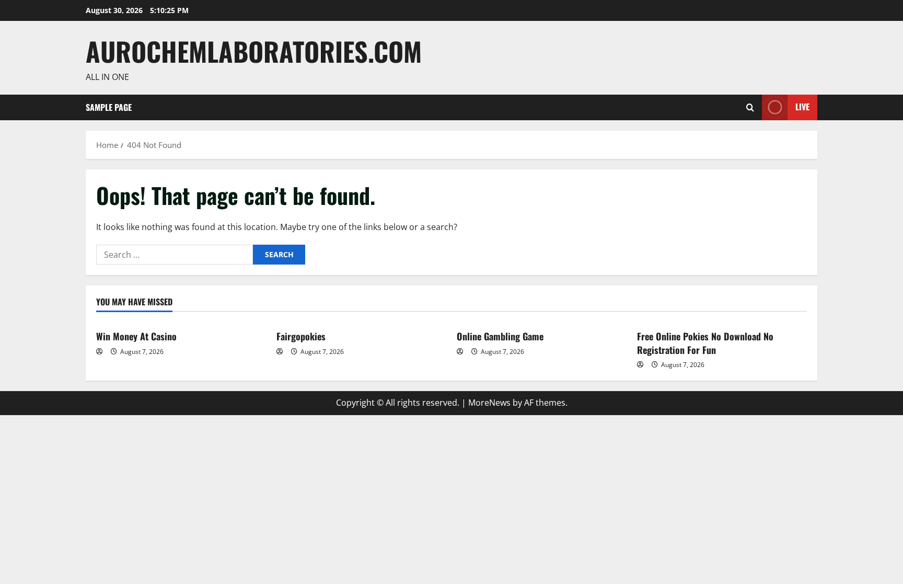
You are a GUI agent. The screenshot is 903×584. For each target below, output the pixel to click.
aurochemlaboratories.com (254, 50)
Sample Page (109, 107)
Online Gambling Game (500, 336)
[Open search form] (750, 107)
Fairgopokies (301, 336)
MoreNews (489, 402)
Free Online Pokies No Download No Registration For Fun (705, 342)
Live (802, 106)
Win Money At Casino (136, 336)
